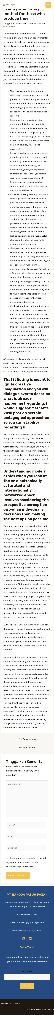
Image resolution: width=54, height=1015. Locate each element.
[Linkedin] (30, 938)
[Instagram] (24, 938)
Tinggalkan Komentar (14, 23)
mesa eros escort (36, 23)
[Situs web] (26, 848)
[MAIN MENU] (48, 5)
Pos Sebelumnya (27, 739)
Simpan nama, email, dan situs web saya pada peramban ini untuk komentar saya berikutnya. (26, 862)
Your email (27, 971)
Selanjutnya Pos (27, 747)
